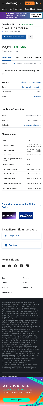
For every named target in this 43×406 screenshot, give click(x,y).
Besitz (19, 63)
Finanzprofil (26, 57)
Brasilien (37, 97)
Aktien (4, 9)
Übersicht (5, 63)
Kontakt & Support (30, 287)
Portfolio (5, 287)
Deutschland (30, 9)
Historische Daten (30, 63)
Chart (16, 57)
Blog (3, 278)
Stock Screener (16, 9)
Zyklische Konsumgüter (31, 87)
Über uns (26, 278)
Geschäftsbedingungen (10, 376)
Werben (26, 283)
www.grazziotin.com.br (32, 125)
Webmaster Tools (8, 292)
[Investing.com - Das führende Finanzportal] (13, 3)
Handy (4, 283)
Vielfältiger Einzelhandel (31, 82)
